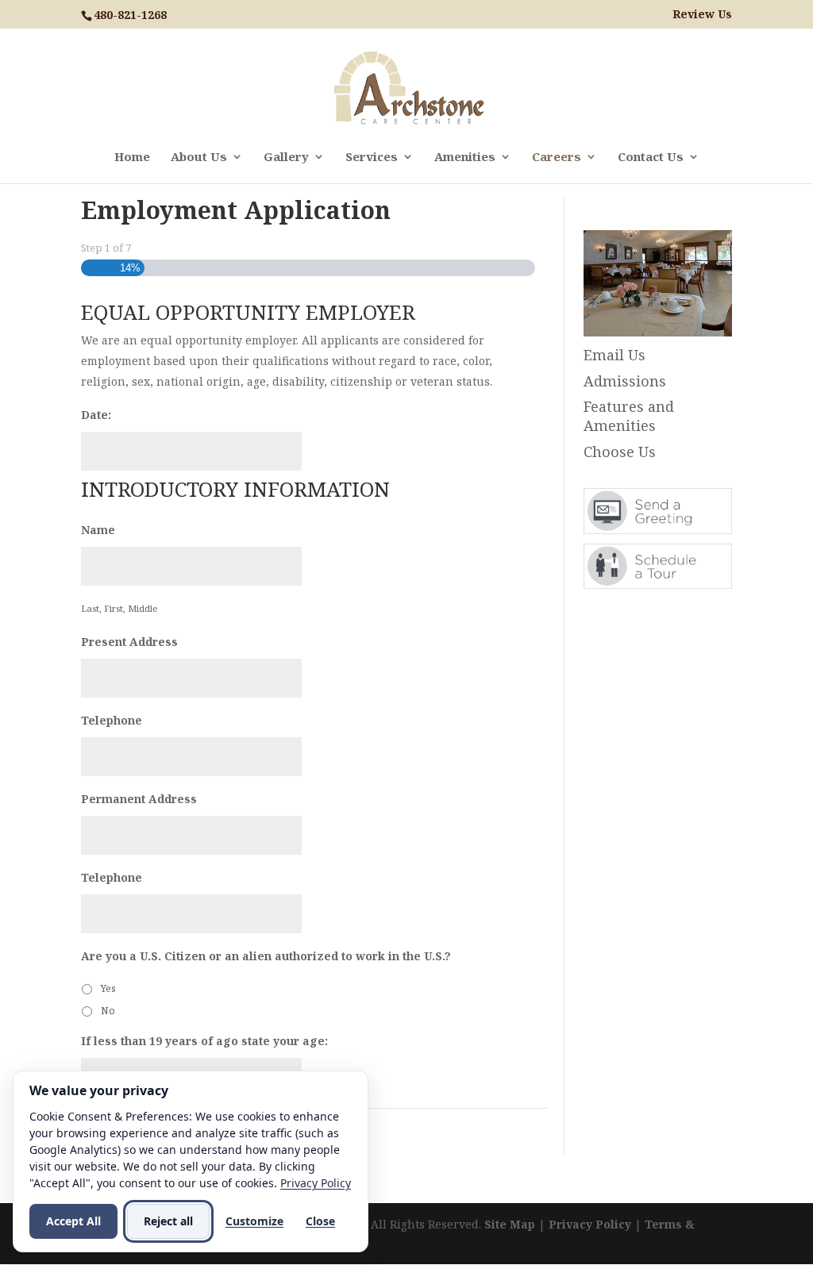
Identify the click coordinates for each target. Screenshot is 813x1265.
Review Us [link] (702, 14)
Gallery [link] (286, 157)
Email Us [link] (614, 354)
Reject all (168, 1220)
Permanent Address (139, 799)
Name (98, 530)
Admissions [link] (625, 380)
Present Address (129, 642)
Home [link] (132, 157)
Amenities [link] (464, 157)
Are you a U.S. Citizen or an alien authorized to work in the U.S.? (266, 956)
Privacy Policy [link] (590, 1224)
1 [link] (637, 304)
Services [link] (371, 157)
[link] (408, 86)
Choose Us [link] (620, 451)
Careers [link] (556, 157)
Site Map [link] (509, 1224)
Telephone (111, 720)
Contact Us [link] (651, 157)
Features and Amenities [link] (629, 416)
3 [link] (664, 304)
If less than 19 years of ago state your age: (204, 1041)
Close (320, 1220)
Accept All (73, 1220)
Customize (254, 1220)
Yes (108, 988)
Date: (96, 415)
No (108, 1010)
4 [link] (677, 304)
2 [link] (650, 304)
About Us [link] (199, 157)
